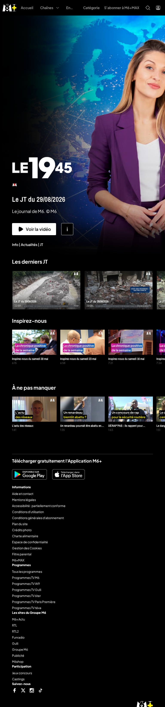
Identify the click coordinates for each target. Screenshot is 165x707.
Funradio (18, 637)
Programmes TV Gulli (26, 590)
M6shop (17, 661)
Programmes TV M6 (25, 577)
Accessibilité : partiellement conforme (39, 506)
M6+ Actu (18, 619)
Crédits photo (22, 530)
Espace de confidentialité (30, 542)
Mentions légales (24, 500)
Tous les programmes (27, 571)
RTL (14, 625)
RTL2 (15, 631)
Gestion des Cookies (27, 548)
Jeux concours (22, 673)
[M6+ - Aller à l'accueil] (10, 7)
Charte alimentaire (25, 536)
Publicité (18, 655)
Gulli (15, 643)
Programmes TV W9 (26, 584)
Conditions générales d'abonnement (38, 518)
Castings (18, 679)
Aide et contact (22, 494)
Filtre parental (21, 554)
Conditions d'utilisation (28, 512)
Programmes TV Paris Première (33, 602)
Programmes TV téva (26, 608)
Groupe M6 (20, 649)
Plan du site (20, 524)
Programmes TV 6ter (26, 596)
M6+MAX (18, 560)
